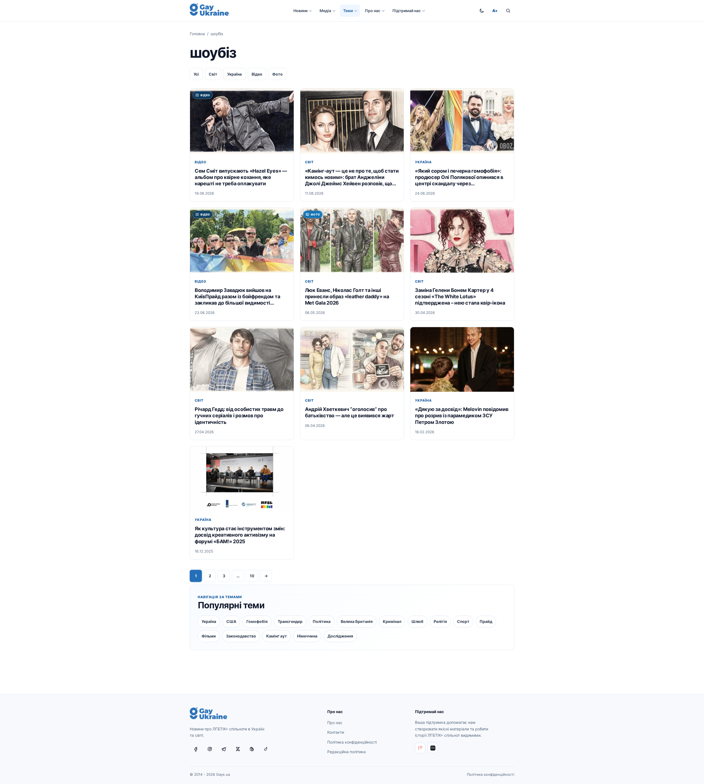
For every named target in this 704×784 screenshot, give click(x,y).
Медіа (325, 10)
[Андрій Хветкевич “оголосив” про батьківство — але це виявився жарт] (352, 359)
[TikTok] (266, 749)
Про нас (372, 10)
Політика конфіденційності (352, 742)
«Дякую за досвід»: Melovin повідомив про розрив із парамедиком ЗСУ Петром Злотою (461, 416)
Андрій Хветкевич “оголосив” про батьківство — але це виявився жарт (349, 413)
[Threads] (252, 749)
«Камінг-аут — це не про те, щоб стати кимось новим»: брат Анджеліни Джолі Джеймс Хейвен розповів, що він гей (352, 177)
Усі (196, 74)
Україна (234, 74)
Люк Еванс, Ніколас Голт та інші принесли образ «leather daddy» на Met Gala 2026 (347, 296)
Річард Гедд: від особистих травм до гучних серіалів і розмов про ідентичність (239, 416)
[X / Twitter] (238, 749)
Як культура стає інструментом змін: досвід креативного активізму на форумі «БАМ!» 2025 (240, 535)
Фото (277, 74)
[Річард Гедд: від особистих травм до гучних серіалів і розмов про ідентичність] (242, 359)
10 (252, 575)
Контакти (335, 732)
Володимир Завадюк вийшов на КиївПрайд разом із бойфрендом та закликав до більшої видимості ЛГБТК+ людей (237, 296)
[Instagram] (210, 749)
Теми (348, 10)
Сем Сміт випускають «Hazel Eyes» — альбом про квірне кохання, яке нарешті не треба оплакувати (241, 177)
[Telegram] (224, 749)
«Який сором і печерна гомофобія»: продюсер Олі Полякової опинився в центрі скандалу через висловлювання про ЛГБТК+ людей (459, 177)
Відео (257, 74)
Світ (213, 74)
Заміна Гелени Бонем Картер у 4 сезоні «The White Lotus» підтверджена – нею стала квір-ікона (460, 296)
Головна (197, 33)
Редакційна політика (346, 751)
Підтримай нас (406, 10)
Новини (300, 10)
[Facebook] (196, 749)
